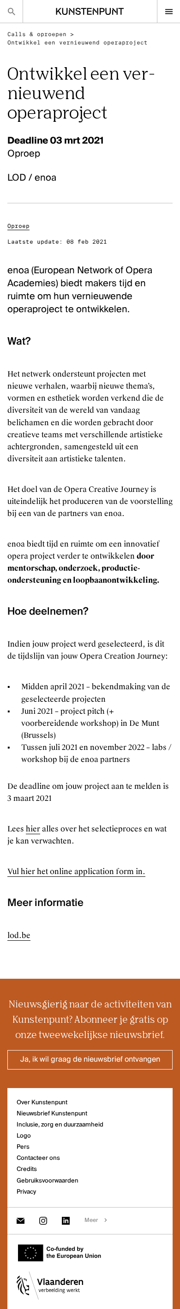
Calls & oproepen (36, 34)
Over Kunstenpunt (42, 1103)
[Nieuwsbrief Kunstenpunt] (20, 1221)
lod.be (18, 935)
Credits (27, 1169)
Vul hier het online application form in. (76, 871)
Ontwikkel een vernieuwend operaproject (77, 42)
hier (33, 829)
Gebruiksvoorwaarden (47, 1181)
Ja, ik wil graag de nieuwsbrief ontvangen (90, 1060)
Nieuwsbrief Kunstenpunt (52, 1114)
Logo (24, 1136)
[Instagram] (43, 1221)
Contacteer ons (38, 1158)
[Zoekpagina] (11, 11)
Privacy (26, 1192)
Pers (23, 1147)
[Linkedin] (66, 1221)
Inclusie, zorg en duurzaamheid (60, 1125)
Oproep (18, 226)
